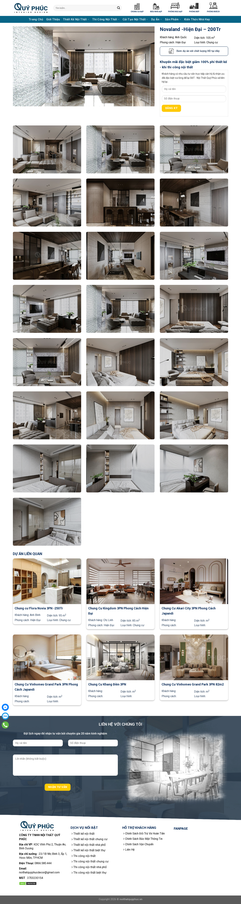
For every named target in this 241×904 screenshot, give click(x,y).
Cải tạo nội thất (134, 19)
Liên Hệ (129, 849)
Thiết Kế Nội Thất (75, 19)
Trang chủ (36, 19)
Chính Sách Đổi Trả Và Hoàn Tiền (145, 833)
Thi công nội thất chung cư (91, 861)
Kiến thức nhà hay (197, 19)
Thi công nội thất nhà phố (90, 867)
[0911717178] (5, 724)
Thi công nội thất (84, 856)
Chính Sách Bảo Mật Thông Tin (143, 838)
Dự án (155, 19)
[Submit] (119, 8)
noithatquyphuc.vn (131, 899)
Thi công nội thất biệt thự (89, 872)
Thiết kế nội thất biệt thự (89, 850)
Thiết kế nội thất (84, 833)
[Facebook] (5, 707)
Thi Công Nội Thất (104, 19)
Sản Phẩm (172, 19)
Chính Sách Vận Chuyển (139, 844)
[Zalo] (5, 716)
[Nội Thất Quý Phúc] (30, 8)
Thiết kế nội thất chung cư (90, 839)
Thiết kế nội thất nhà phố (89, 844)
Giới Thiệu (53, 19)
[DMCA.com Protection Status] (28, 883)
